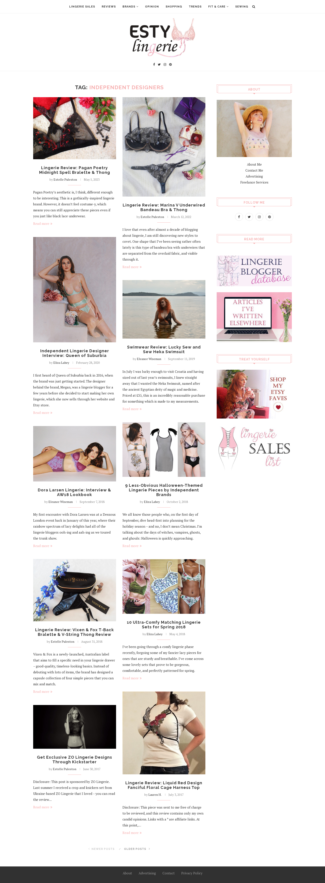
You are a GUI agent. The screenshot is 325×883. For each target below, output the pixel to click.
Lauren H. (155, 794)
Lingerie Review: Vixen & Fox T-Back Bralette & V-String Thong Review (74, 632)
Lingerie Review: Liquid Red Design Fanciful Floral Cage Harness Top (163, 785)
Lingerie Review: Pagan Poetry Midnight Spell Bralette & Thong (74, 170)
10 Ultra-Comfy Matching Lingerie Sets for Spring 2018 (164, 624)
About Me (254, 164)
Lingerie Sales (82, 6)
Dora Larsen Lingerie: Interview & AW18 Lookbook (74, 492)
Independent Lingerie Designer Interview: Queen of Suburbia (74, 353)
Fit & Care (217, 6)
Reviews (109, 6)
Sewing (241, 6)
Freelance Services (254, 182)
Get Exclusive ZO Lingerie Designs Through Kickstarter (74, 759)
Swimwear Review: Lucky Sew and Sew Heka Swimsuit (164, 349)
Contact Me (254, 170)
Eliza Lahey (61, 362)
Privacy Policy (192, 873)
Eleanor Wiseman (149, 359)
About (127, 873)
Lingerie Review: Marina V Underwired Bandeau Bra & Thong (164, 207)
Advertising (254, 176)
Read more (41, 223)
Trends (195, 6)
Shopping (174, 6)
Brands (128, 6)
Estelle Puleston (65, 179)
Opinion (152, 6)
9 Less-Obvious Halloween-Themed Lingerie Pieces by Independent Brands (164, 490)
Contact (168, 873)
